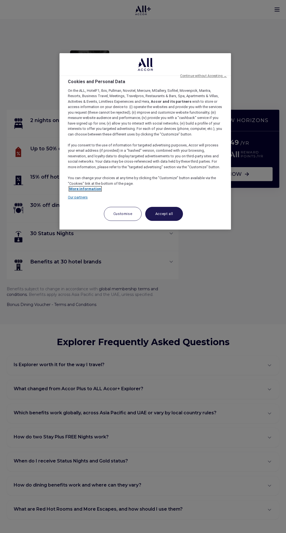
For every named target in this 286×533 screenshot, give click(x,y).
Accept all (164, 214)
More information (85, 189)
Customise (122, 214)
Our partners (78, 197)
